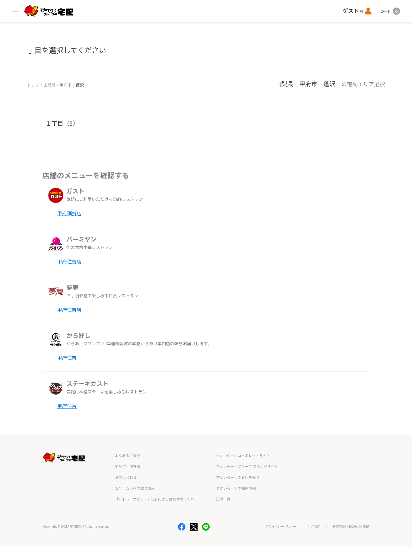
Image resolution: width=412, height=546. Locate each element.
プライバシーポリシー (281, 526)
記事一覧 (223, 498)
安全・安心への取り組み (135, 488)
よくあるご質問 (127, 455)
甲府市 (65, 85)
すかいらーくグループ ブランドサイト (247, 466)
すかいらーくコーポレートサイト (243, 455)
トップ (33, 85)
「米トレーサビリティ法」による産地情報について (156, 498)
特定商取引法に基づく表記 (351, 526)
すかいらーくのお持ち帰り (237, 477)
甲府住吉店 (69, 261)
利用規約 (314, 526)
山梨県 (49, 85)
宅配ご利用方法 (127, 466)
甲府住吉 (67, 357)
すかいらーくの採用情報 (236, 488)
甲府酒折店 (69, 213)
